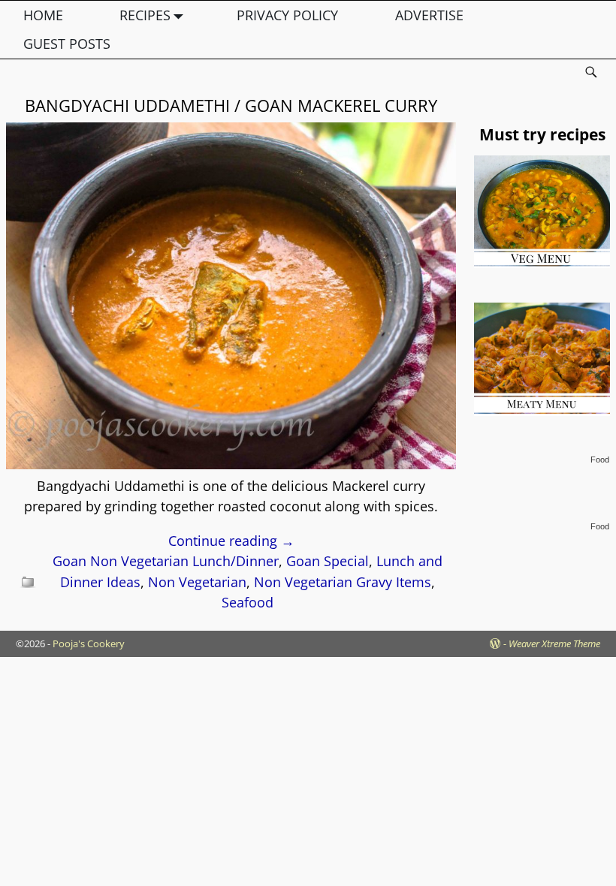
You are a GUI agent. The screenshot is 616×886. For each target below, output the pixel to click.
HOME (43, 15)
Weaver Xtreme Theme (554, 643)
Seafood (247, 602)
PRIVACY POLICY (287, 15)
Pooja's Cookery (89, 643)
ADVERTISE (429, 15)
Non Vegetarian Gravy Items (342, 582)
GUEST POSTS (66, 44)
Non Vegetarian (197, 582)
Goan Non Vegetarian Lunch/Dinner (166, 561)
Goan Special (327, 561)
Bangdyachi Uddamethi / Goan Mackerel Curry (231, 105)
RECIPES (145, 15)
